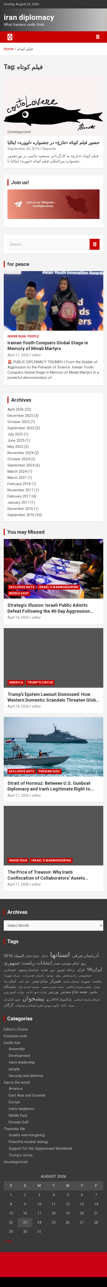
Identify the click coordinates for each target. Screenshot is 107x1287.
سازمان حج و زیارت (33, 975)
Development (19, 1055)
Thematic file (14, 1129)
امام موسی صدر (66, 963)
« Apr (8, 1241)
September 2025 (20, 428)
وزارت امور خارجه (36, 992)
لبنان (12, 981)
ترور (52, 970)
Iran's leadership (22, 1062)
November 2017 (20, 490)
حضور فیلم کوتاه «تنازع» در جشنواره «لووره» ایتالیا (53, 142)
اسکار (44, 956)
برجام (71, 970)
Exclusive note (21, 587)
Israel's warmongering (58, 587)
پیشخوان (33, 998)
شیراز (55, 980)
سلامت (97, 981)
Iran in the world (17, 1082)
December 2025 (20, 415)
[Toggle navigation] (10, 37)
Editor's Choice (16, 1029)
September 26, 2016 (23, 149)
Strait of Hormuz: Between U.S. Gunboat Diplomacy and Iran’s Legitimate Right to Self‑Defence (49, 789)
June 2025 (15, 440)
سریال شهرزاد (12, 975)
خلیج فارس (10, 970)
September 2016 (20, 515)
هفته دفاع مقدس (73, 992)
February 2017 (19, 496)
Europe (14, 1102)
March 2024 (17, 471)
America (16, 682)
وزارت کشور (16, 992)
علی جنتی (24, 981)
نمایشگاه (10, 987)
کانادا (63, 1005)
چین (17, 999)
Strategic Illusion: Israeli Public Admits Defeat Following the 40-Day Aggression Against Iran (48, 611)
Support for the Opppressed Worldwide (40, 1148)
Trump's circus (40, 682)
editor (36, 355)
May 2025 (15, 446)
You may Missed (26, 532)
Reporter (49, 149)
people (33, 336)
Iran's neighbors (21, 1109)
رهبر (57, 975)
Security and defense (26, 1075)
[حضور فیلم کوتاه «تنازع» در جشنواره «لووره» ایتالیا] (53, 106)
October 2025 (18, 422)
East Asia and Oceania (27, 1095)
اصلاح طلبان (32, 956)
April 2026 (15, 409)
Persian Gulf (49, 771)
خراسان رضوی (28, 970)
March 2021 (17, 477)
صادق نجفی (40, 981)
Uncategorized (15, 1162)
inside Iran (16, 336)
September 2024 (20, 465)
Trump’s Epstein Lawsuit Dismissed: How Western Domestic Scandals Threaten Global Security (53, 700)
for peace (18, 264)
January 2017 (18, 502)
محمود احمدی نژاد (28, 987)
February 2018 (19, 484)
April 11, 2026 (18, 355)
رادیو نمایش (69, 975)
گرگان (8, 1005)
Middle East (19, 593)
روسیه (49, 975)
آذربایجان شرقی (85, 955)
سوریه (85, 981)
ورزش (53, 992)
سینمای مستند (71, 981)
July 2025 (15, 434)
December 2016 (20, 508)
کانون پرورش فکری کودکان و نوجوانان (37, 1005)
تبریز (61, 969)
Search (95, 244)
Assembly (17, 1049)
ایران (81, 969)
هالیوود (93, 992)
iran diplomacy (29, 17)
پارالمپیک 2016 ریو (59, 999)
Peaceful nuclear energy (28, 1142)
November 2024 (20, 453)
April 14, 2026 (18, 617)
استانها (60, 954)
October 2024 (18, 459)
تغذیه (44, 970)
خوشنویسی (85, 975)
